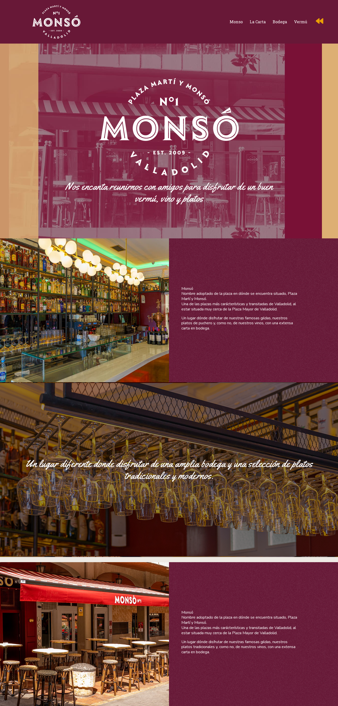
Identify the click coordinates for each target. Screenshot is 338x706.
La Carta (258, 21)
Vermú (300, 21)
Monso (236, 21)
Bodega (280, 21)
